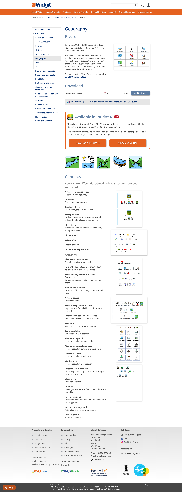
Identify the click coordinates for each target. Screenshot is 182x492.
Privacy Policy (67, 465)
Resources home (42, 29)
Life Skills (39, 79)
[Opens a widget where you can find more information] (9, 488)
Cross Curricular (42, 42)
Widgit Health (41, 443)
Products (67, 12)
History (38, 50)
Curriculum (40, 33)
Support (112, 12)
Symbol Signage (39, 461)
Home (47, 17)
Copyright (68, 447)
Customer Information (74, 455)
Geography (71, 17)
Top (146, 485)
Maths (38, 62)
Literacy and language (45, 71)
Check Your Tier (127, 143)
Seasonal (39, 100)
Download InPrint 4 (88, 143)
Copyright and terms (44, 121)
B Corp (67, 439)
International (40, 451)
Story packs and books (45, 75)
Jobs (66, 443)
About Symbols (53, 12)
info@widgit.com (104, 456)
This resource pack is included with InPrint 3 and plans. (104, 102)
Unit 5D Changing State (75, 77)
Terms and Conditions (70, 461)
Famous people (42, 54)
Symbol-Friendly (81, 12)
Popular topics (41, 104)
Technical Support (72, 451)
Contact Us (98, 459)
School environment (44, 38)
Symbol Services (98, 12)
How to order (41, 117)
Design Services (39, 457)
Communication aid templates (43, 88)
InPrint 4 (38, 439)
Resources (58, 17)
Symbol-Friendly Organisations (45, 464)
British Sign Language (45, 108)
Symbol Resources (127, 12)
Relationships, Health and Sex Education (46, 95)
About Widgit (37, 12)
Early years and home (44, 83)
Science (38, 46)
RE (36, 66)
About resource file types (46, 113)
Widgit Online (41, 435)
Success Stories (145, 12)
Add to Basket (140, 93)
